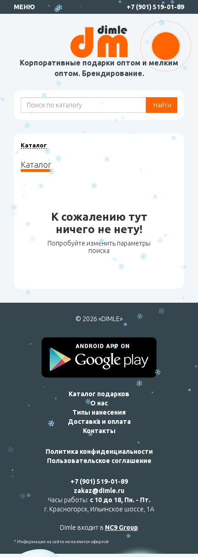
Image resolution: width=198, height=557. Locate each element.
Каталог (34, 145)
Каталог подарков (99, 394)
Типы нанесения (99, 412)
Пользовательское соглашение (99, 460)
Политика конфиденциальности (99, 451)
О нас (99, 403)
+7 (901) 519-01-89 (155, 7)
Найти (161, 105)
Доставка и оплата (99, 421)
